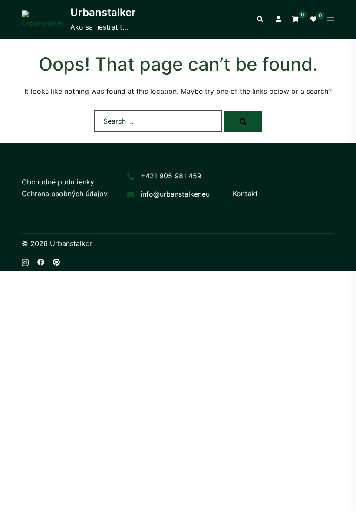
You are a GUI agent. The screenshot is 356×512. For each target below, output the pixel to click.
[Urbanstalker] (43, 19)
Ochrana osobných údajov (65, 193)
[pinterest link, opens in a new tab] (56, 261)
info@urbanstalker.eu (175, 194)
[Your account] (277, 19)
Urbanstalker (103, 12)
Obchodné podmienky (58, 181)
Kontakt (245, 193)
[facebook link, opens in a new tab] (40, 261)
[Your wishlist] (313, 19)
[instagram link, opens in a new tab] (25, 261)
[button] (259, 19)
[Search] (243, 121)
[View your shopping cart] (295, 19)
